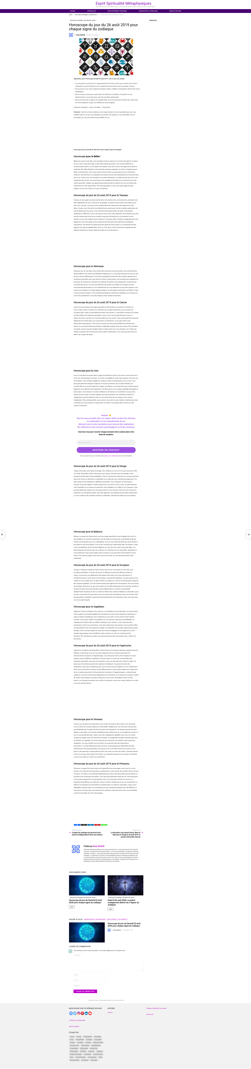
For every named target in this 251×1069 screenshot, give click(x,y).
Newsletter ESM (175, 11)
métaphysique (96, 1045)
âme (101, 1057)
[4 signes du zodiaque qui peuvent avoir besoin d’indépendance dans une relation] (2, 534)
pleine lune (94, 1048)
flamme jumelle (98, 1042)
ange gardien (88, 1036)
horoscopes (85, 1045)
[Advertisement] (106, 134)
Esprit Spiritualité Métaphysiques (123, 3)
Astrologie (98, 1036)
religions (92, 1051)
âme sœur (85, 1060)
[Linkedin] (90, 825)
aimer (72, 1036)
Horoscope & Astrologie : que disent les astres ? (83, 897)
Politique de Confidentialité (77, 1020)
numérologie (74, 1048)
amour (79, 1036)
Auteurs (110, 1012)
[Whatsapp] (104, 825)
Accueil (72, 11)
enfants (89, 1042)
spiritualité (88, 1054)
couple (73, 1042)
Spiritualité (91, 11)
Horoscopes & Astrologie (148, 11)
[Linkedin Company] (86, 1013)
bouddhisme (80, 1039)
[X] (84, 825)
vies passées (92, 1057)
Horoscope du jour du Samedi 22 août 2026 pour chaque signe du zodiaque (85, 901)
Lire (71, 907)
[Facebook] (77, 825)
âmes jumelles (75, 1060)
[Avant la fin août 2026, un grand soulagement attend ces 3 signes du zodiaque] (125, 885)
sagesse (100, 1051)
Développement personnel (117, 11)
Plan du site (149, 1014)
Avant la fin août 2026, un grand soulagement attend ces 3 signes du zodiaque (123, 902)
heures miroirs (75, 1045)
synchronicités (98, 1054)
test (72, 1057)
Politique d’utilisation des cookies (156, 1008)
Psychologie (74, 1051)
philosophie (84, 1048)
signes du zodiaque (76, 1054)
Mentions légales (74, 1026)
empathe (80, 1042)
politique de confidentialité (111, 456)
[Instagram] (78, 1013)
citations (89, 1039)
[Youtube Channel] (90, 1013)
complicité (98, 1039)
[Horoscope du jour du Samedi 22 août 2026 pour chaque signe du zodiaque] (87, 885)
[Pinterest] (97, 825)
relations (83, 1051)
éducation (94, 1060)
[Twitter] (74, 1013)
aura (72, 1039)
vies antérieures (81, 1057)
